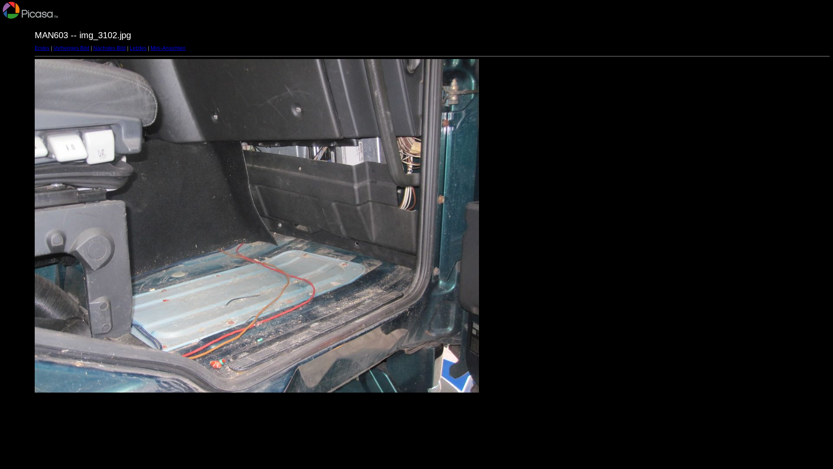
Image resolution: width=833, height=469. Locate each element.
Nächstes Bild (109, 48)
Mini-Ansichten (168, 48)
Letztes (138, 48)
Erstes (42, 48)
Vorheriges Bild (71, 48)
